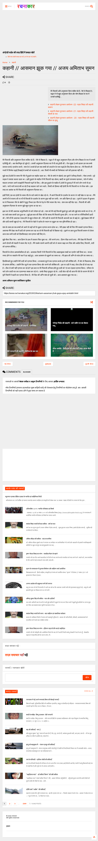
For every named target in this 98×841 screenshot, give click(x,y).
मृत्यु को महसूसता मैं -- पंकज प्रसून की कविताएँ (40, 745)
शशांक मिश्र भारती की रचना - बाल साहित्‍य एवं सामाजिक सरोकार (45, 613)
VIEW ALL (88, 691)
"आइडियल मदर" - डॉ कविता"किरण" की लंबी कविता (42, 774)
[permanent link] (9, 82)
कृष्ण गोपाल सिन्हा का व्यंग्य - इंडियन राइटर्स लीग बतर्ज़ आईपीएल (45, 628)
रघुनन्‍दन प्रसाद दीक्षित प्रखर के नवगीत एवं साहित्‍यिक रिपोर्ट (23, 497)
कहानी (14, 62)
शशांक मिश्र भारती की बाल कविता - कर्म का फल (40, 524)
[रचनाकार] (26, 7)
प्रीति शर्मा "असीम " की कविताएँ (35, 789)
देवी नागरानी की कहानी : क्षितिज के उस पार (22, 351)
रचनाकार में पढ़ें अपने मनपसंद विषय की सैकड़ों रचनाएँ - (43, 700)
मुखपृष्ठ (8, 826)
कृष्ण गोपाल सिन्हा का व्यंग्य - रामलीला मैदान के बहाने (42, 554)
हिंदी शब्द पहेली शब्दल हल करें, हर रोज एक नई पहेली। (22, 57)
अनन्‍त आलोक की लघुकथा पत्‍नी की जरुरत (39, 584)
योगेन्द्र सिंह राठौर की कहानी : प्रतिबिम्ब (21, 325)
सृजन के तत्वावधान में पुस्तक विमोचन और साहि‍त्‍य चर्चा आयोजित (45, 569)
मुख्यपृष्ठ (48, 364)
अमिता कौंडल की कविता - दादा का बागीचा (38, 539)
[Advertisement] (49, 29)
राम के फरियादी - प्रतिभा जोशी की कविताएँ (39, 759)
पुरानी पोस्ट (89, 364)
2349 (24, 804)
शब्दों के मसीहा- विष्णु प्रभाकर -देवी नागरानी (39, 715)
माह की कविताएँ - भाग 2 (33, 730)
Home (5, 62)
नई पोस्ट (7, 364)
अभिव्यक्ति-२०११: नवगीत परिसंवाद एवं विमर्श (40, 509)
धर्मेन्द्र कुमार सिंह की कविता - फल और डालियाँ (40, 599)
